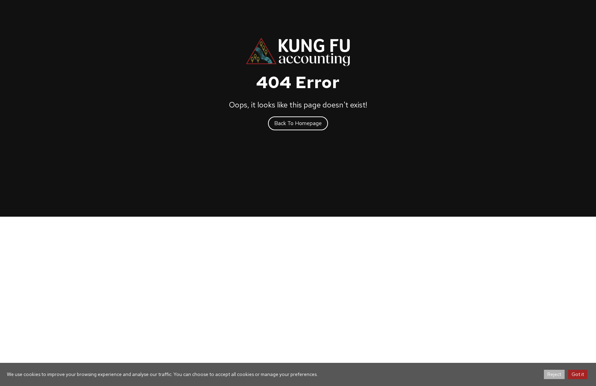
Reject (554, 374)
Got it (578, 374)
